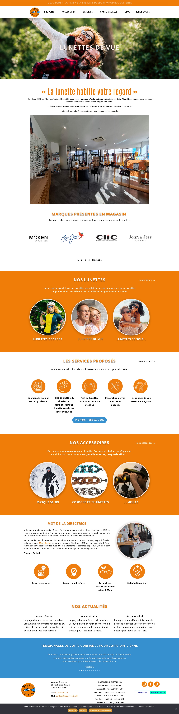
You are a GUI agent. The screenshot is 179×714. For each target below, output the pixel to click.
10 (97, 670)
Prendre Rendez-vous (89, 420)
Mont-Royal (44, 543)
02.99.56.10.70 (61, 693)
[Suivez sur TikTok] (157, 684)
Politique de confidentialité (100, 710)
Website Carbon (158, 692)
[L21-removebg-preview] (140, 252)
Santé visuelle (108, 12)
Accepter (72, 710)
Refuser (83, 710)
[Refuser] (176, 709)
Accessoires (69, 12)
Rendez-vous (142, 12)
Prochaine (97, 260)
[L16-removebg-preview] (73, 252)
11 (99, 670)
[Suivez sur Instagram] (144, 684)
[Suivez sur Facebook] (150, 684)
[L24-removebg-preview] (106, 252)
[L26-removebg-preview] (39, 252)
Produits (49, 12)
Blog (127, 12)
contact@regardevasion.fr (67, 696)
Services (88, 12)
